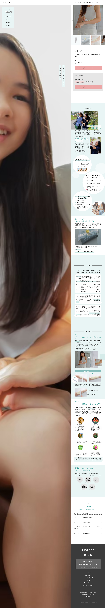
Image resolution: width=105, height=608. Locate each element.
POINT (8, 19)
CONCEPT (8, 16)
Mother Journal (88, 582)
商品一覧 (88, 580)
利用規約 (88, 596)
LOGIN (91, 2)
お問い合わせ (88, 575)
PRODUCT (85, 2)
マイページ (88, 573)
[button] (72, 20)
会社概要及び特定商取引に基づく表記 (88, 592)
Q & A (8, 25)
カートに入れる (89, 86)
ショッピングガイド (88, 577)
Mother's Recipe (88, 585)
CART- (96, 2)
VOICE (8, 22)
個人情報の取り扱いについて (88, 594)
